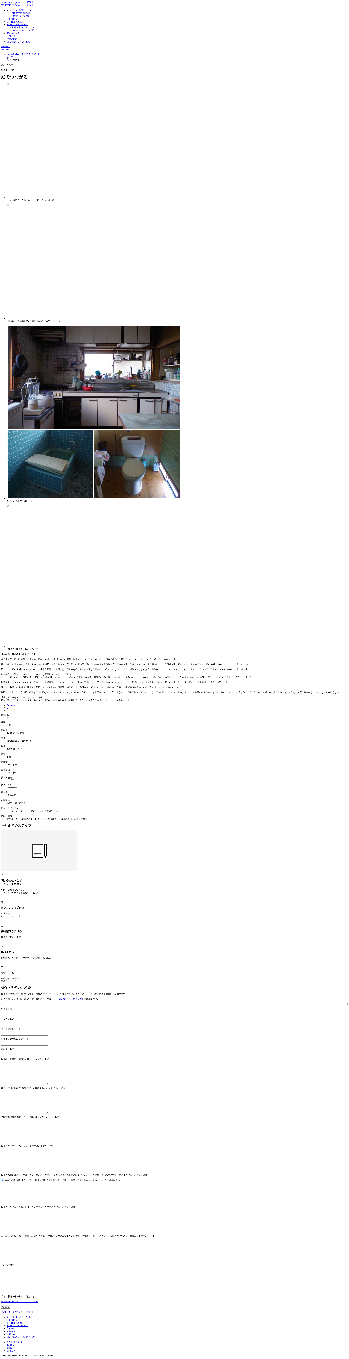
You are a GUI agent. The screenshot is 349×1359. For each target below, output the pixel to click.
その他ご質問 (7, 1265)
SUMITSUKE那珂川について (20, 10)
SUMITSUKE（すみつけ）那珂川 (17, 2)
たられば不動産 (14, 22)
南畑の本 (11, 1348)
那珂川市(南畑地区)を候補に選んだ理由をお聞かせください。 (33, 1088)
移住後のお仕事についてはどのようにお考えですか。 (74, 1175)
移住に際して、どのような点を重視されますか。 (27, 1146)
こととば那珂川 (14, 1342)
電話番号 (7, 1049)
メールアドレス (11, 1029)
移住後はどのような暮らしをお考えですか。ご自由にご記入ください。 (38, 1207)
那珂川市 (11, 1345)
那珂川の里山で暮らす (17, 24)
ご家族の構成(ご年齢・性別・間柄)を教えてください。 (30, 1117)
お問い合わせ (13, 39)
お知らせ (11, 36)
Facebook (5, 46)
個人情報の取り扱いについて (21, 42)
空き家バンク (13, 33)
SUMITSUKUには (20, 16)
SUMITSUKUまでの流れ (24, 30)
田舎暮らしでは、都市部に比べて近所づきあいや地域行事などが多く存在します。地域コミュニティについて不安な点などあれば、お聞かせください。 (77, 1236)
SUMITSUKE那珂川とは (24, 13)
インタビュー (13, 19)
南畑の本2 (11, 1350)
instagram (5, 49)
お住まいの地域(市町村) (15, 1039)
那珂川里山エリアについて (25, 27)
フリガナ (7, 1019)
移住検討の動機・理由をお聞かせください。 (25, 1059)
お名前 (6, 1009)
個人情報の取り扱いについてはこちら (19, 1301)
